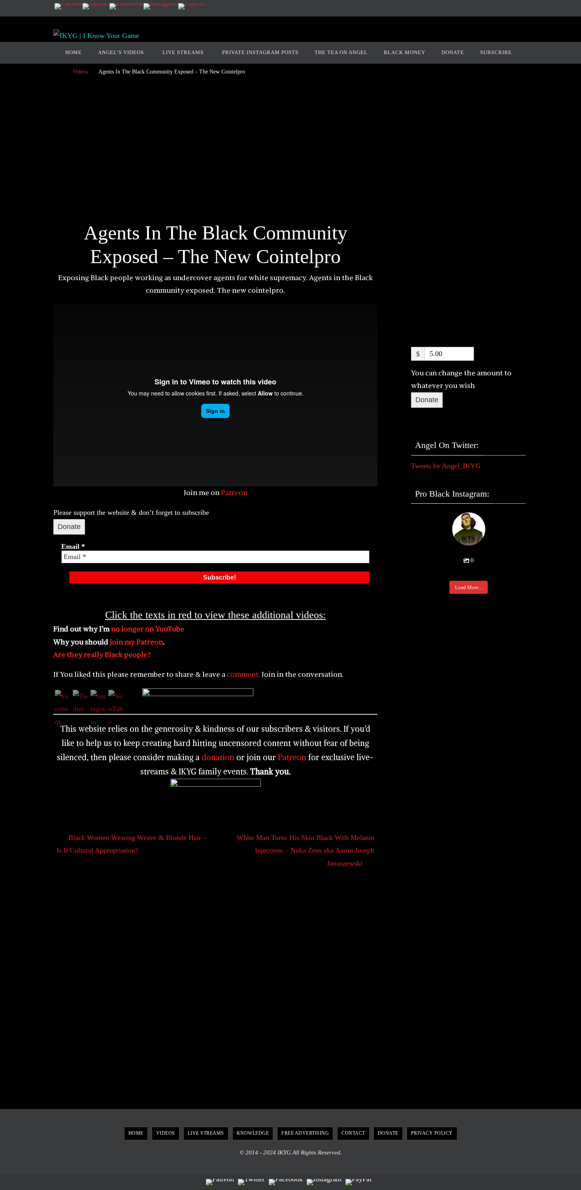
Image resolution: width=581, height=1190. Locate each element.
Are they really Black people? (102, 654)
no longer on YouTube (147, 628)
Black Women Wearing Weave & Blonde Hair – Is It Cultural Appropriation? (132, 844)
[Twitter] (96, 6)
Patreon (234, 492)
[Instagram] (160, 6)
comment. (242, 674)
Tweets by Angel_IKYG (446, 466)
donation (218, 757)
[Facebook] (126, 6)
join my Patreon (136, 641)
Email (73, 546)
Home (135, 1133)
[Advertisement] (215, 151)
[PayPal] (191, 6)
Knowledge (253, 1133)
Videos (80, 71)
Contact (353, 1133)
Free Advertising (305, 1133)
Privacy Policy (432, 1133)
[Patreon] (68, 6)
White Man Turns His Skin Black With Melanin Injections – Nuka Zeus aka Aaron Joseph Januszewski (305, 850)
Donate (69, 527)
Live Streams (206, 1133)
